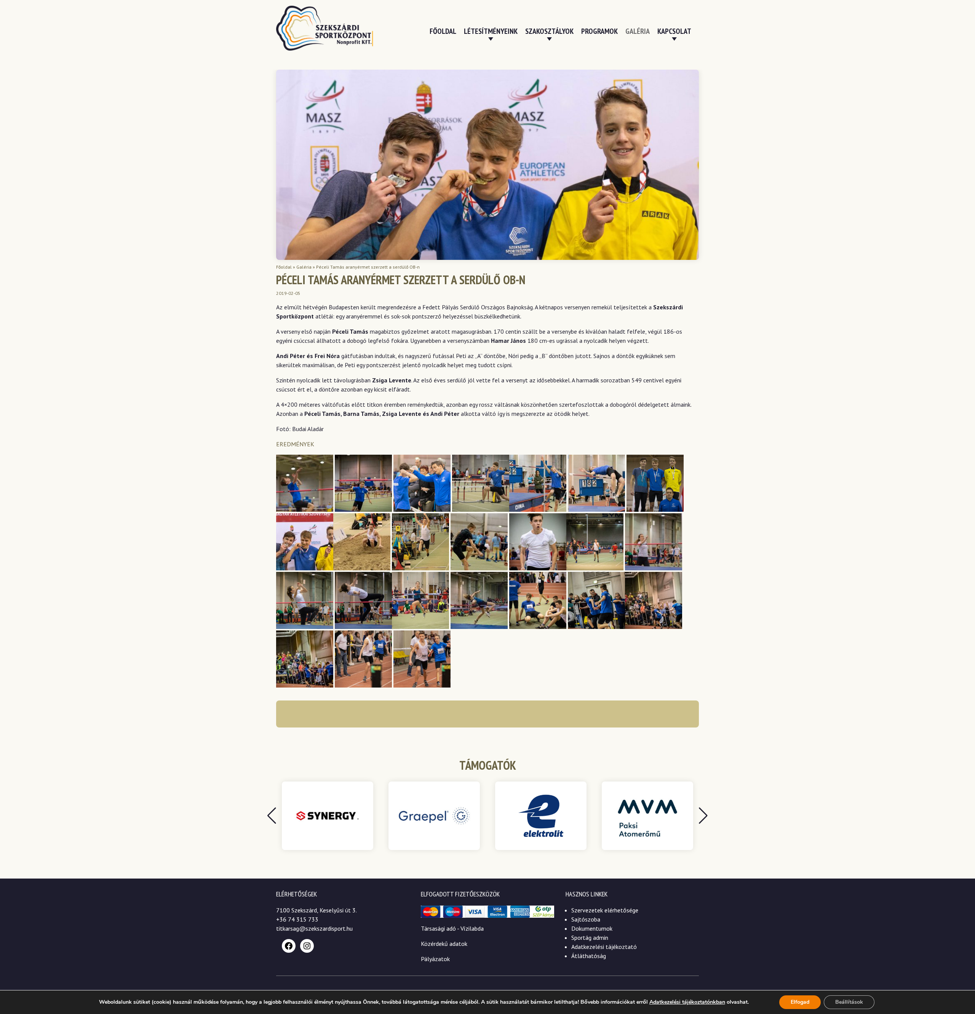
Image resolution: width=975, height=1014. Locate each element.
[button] (703, 815)
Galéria (637, 31)
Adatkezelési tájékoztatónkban (687, 1002)
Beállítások (849, 1002)
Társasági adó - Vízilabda (452, 928)
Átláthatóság (588, 956)
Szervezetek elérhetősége (604, 910)
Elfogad (800, 1002)
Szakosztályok (549, 31)
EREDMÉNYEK (295, 444)
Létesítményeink (491, 31)
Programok (599, 31)
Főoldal (443, 31)
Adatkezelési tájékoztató (604, 946)
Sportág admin (589, 937)
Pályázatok (435, 959)
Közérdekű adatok (444, 943)
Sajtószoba (585, 919)
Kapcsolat (674, 31)
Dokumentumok (591, 928)
